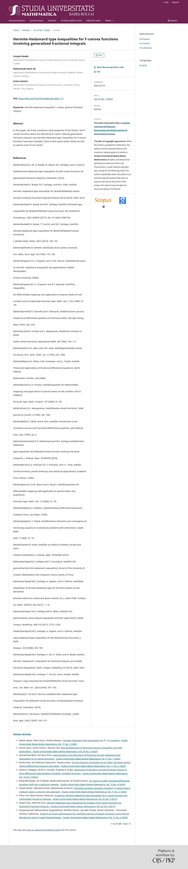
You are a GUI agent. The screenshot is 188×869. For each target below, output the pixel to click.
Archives (52, 20)
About (108, 20)
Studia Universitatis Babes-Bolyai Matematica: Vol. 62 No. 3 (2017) (85, 799)
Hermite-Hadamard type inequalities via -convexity (91, 740)
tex (98, 71)
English (143, 65)
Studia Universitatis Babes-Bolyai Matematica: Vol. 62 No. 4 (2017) (83, 806)
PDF (100, 55)
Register (175, 2)
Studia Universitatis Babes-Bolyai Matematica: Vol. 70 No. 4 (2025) (93, 784)
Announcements (17, 20)
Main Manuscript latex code (110, 67)
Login (166, 2)
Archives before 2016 (71, 20)
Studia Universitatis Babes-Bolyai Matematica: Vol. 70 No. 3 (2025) (65, 751)
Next (125, 823)
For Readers (145, 39)
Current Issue (36, 20)
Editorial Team (93, 20)
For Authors (145, 43)
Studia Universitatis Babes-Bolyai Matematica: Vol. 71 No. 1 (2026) (88, 758)
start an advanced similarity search (44, 830)
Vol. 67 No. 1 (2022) (41, 30)
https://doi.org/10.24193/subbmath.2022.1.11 (41, 98)
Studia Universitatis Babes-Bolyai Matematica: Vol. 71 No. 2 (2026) (93, 766)
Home (16, 30)
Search (173, 20)
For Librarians (146, 47)
